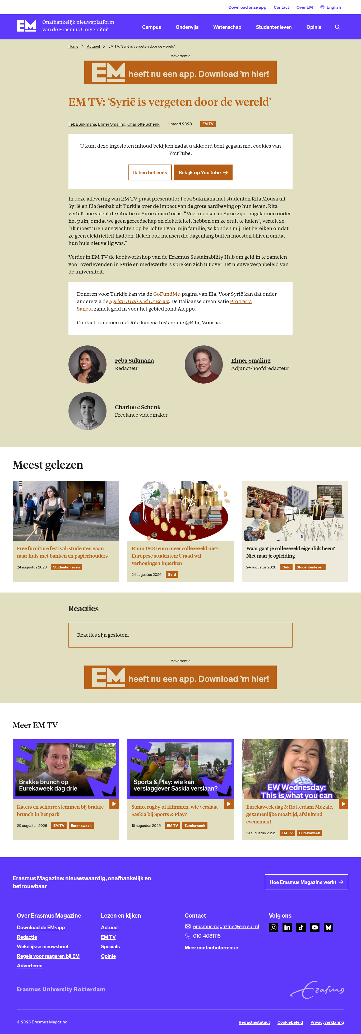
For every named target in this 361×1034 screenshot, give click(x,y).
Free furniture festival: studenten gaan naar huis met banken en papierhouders (62, 552)
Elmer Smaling (111, 124)
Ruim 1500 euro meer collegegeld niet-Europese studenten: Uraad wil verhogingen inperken (175, 555)
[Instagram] (273, 927)
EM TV (208, 124)
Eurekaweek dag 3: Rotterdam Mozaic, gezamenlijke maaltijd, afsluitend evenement (289, 814)
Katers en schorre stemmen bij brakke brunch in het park (60, 810)
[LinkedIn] (287, 927)
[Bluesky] (328, 927)
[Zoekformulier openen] (337, 27)
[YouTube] (315, 927)
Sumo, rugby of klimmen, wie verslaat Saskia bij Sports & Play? (175, 810)
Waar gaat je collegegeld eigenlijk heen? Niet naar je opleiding (290, 552)
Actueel (93, 46)
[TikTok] (301, 927)
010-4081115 (207, 936)
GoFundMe (166, 294)
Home (73, 46)
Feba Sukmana (82, 124)
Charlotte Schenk (143, 124)
